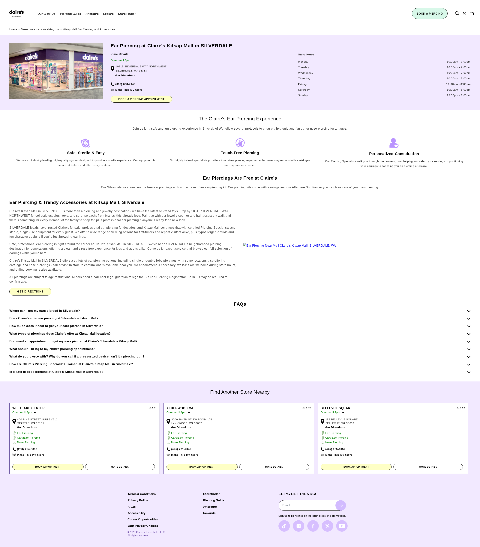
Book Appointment (48, 467)
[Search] (457, 13)
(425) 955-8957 (335, 449)
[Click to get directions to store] (289, 245)
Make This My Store (128, 89)
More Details (120, 467)
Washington (51, 29)
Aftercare (210, 506)
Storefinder (211, 494)
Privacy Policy (138, 500)
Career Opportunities (143, 519)
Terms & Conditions (142, 494)
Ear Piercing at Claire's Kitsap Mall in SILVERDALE (171, 46)
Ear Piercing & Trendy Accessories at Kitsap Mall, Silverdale (76, 202)
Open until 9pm (330, 412)
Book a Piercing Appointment (141, 99)
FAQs (132, 506)
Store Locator (30, 29)
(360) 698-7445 (125, 84)
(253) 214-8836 (27, 449)
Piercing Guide (213, 500)
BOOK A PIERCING (430, 13)
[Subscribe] (340, 505)
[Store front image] (56, 71)
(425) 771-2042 (181, 449)
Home (13, 29)
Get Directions (125, 75)
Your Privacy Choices (143, 525)
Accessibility (136, 513)
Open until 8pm (120, 60)
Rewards (209, 513)
